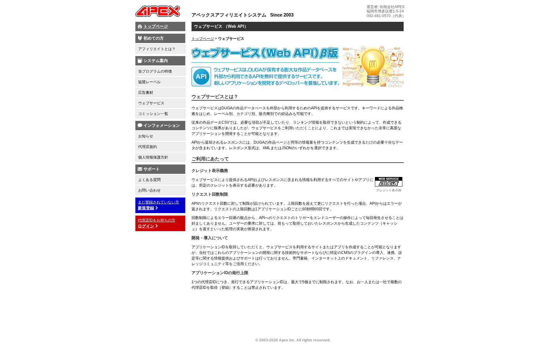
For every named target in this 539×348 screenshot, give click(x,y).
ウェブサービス (151, 103)
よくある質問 (149, 180)
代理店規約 (147, 147)
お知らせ (145, 136)
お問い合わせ (149, 190)
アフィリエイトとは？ (157, 49)
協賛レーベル (149, 82)
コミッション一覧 (153, 114)
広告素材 (145, 92)
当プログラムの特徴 (155, 71)
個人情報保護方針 (153, 157)
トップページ (155, 26)
